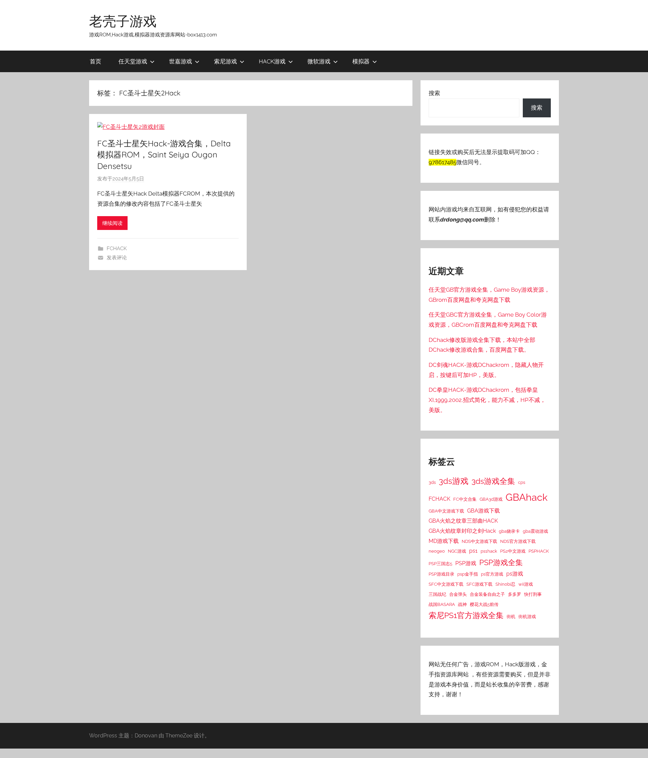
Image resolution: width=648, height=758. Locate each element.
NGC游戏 (457, 551)
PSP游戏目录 (441, 574)
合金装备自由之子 (487, 594)
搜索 (434, 93)
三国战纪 (437, 594)
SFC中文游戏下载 (446, 584)
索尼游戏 (225, 61)
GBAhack (526, 497)
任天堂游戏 (132, 61)
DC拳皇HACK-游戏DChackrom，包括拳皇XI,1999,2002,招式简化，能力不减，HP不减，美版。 (487, 399)
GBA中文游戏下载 (446, 511)
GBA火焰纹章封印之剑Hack (462, 531)
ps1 (473, 551)
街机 (511, 616)
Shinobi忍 (505, 584)
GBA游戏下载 (483, 510)
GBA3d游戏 (491, 499)
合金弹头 (458, 594)
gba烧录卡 (509, 531)
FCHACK (117, 248)
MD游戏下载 (444, 541)
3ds (432, 482)
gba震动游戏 (535, 531)
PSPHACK (539, 551)
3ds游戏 (453, 481)
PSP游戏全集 (501, 562)
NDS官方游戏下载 (518, 541)
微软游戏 (318, 61)
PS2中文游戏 (512, 551)
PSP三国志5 (440, 563)
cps (521, 482)
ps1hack (489, 551)
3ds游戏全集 (493, 481)
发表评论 (117, 258)
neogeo (437, 551)
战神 (462, 604)
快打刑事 (533, 594)
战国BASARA (442, 604)
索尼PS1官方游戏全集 (466, 615)
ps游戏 (514, 574)
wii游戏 (525, 584)
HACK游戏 (272, 61)
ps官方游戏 (492, 574)
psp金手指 (467, 574)
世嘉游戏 (180, 61)
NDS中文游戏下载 (479, 541)
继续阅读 (112, 223)
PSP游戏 (465, 563)
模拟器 (361, 61)
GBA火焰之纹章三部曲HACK (463, 521)
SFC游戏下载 (479, 584)
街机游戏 (527, 616)
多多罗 (514, 594)
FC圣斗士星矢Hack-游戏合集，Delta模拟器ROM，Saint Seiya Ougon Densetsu (164, 154)
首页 (95, 61)
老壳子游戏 (123, 20)
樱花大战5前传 (484, 604)
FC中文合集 (465, 499)
